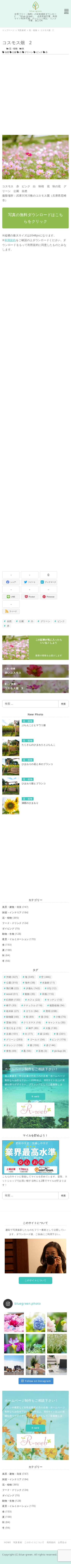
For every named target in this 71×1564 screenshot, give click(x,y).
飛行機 (12, 988)
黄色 (11, 1051)
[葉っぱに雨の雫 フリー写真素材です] (35, 1343)
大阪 (51, 1028)
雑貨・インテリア (12, 912)
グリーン (29, 52)
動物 (30, 994)
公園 (14, 52)
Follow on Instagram (38, 1381)
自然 (7, 52)
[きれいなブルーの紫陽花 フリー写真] (35, 1322)
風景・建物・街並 (12, 907)
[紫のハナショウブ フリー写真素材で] (14, 1343)
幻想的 (13, 999)
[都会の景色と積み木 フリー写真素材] (14, 1365)
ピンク (39, 52)
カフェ (33, 999)
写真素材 (17, 1542)
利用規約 (10, 240)
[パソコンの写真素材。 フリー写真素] (57, 1365)
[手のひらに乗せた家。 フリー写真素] (35, 1365)
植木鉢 (12, 1011)
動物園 (12, 1016)
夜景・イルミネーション (15, 939)
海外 (30, 982)
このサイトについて (35, 1280)
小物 (61, 1016)
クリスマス (32, 1022)
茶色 (42, 1051)
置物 (11, 1022)
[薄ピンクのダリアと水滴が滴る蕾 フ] (57, 1322)
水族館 (48, 982)
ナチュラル (32, 1005)
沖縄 (12, 977)
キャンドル (57, 1022)
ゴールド (37, 1039)
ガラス (32, 1011)
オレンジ (14, 1045)
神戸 (33, 1028)
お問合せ (62, 1542)
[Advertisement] (35, 94)
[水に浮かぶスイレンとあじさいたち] (14, 1322)
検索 (63, 703)
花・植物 (13, 48)
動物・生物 (8, 933)
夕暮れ (33, 988)
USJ (52, 988)
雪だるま (13, 1028)
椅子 (11, 1005)
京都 (12, 1033)
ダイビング (8, 928)
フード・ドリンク (12, 923)
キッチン (54, 999)
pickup (60, 1051)
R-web (35, 1096)
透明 (51, 1011)
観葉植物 (57, 1005)
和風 (48, 994)
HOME (7, 1542)
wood (12, 994)
